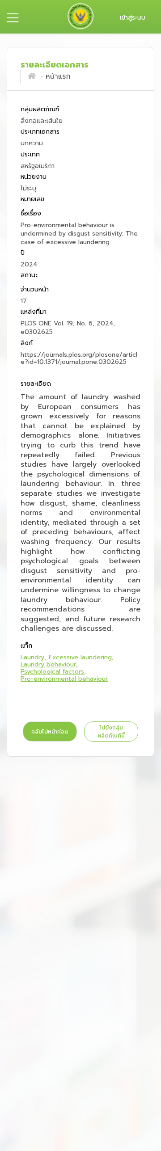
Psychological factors (52, 671)
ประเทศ (30, 154)
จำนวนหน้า (35, 289)
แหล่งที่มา (34, 312)
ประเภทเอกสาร (40, 132)
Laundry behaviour (48, 664)
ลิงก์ (27, 343)
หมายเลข (32, 199)
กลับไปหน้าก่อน (49, 732)
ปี (23, 253)
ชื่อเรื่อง (31, 213)
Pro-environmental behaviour (64, 678)
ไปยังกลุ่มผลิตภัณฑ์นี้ (111, 732)
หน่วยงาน (34, 177)
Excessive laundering (80, 657)
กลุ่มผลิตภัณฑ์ (40, 109)
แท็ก (26, 645)
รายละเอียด (36, 383)
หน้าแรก (58, 76)
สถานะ (29, 275)
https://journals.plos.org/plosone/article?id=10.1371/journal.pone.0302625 (79, 358)
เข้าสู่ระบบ (132, 17)
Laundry (32, 657)
